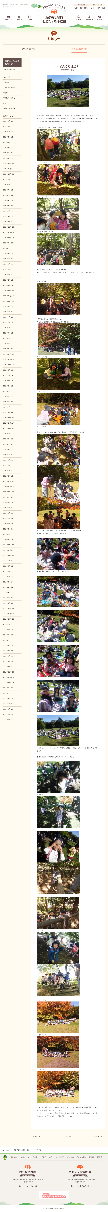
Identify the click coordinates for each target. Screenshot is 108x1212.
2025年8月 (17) (8, 185)
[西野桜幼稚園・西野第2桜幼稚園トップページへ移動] (4, 1150)
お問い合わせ (70, 1157)
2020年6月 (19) (8, 513)
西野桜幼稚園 (28, 49)
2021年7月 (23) (8, 444)
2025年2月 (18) (8, 216)
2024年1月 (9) (8, 285)
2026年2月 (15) (8, 153)
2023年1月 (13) (8, 349)
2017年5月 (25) (8, 709)
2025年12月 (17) (8, 163)
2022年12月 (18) (8, 354)
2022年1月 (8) (8, 412)
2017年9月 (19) (8, 688)
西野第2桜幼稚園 (79, 49)
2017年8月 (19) (8, 693)
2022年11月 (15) (8, 359)
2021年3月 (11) (8, 465)
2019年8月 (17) (8, 566)
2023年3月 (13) (8, 338)
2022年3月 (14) (8, 402)
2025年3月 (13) (8, 211)
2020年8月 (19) (8, 502)
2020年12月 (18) (8, 481)
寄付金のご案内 (81, 1157)
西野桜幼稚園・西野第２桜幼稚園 (55, 1208)
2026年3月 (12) (8, 147)
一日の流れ (35, 1157)
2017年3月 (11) (8, 720)
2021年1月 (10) (8, 476)
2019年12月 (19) (8, 545)
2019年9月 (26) (8, 561)
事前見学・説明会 (9, 98)
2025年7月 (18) (8, 190)
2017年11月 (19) (8, 677)
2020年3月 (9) (8, 529)
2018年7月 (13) (8, 635)
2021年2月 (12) (8, 471)
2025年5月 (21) (8, 200)
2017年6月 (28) (8, 704)
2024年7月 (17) (8, 253)
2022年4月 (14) (8, 396)
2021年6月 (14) (8, 449)
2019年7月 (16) (8, 571)
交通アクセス (28, 1182)
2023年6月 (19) (8, 322)
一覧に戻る (67, 1137)
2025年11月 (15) (8, 169)
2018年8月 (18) (8, 629)
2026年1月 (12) (8, 158)
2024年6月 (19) (8, 259)
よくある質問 (60, 1157)
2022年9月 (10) (8, 370)
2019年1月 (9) (8, 603)
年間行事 (43, 1157)
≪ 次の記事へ (37, 1137)
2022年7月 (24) (8, 381)
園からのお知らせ (9, 108)
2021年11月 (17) (8, 423)
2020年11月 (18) (8, 486)
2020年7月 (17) (8, 508)
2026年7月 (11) (8, 126)
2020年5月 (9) (8, 518)
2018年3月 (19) (8, 656)
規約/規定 (91, 1157)
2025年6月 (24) (8, 195)
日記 (4, 103)
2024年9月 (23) (8, 243)
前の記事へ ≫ (98, 1137)
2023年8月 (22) (8, 312)
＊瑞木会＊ (7, 82)
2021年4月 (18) (8, 460)
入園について (25, 1157)
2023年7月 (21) (8, 317)
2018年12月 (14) (8, 608)
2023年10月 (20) (8, 301)
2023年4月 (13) (8, 333)
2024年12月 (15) (8, 227)
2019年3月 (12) (8, 592)
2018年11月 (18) (8, 614)
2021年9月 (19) (8, 433)
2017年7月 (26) (8, 698)
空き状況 (6, 93)
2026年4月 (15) (8, 142)
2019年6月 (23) (8, 577)
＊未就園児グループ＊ (10, 87)
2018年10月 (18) (8, 619)
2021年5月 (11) (8, 455)
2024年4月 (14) (8, 269)
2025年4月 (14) (8, 206)
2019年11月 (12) (8, 550)
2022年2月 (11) (8, 407)
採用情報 (99, 1157)
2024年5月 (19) (8, 264)
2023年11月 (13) (8, 296)
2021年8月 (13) (8, 439)
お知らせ (51, 1157)
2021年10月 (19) (8, 428)
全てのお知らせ (9, 69)
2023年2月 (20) (8, 343)
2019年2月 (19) (8, 598)
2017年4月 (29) (8, 714)
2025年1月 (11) (8, 222)
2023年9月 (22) (8, 306)
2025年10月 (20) (8, 174)
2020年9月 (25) (8, 497)
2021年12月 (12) (8, 418)
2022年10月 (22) (8, 365)
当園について (15, 1157)
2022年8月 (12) (8, 375)
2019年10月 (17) (8, 555)
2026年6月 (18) (8, 132)
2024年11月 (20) (8, 232)
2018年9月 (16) (8, 624)
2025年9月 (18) (8, 179)
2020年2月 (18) (8, 534)
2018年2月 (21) (8, 661)
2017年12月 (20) (8, 672)
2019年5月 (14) (8, 582)
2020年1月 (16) (8, 539)
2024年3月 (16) (8, 275)
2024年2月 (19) (8, 280)
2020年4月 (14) (8, 524)
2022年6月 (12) (8, 386)
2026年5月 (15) (8, 137)
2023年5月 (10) (8, 328)
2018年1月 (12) (8, 667)
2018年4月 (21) (8, 651)
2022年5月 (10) (8, 391)
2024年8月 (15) (8, 248)
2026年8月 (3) (8, 121)
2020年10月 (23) (8, 492)
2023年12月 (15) (8, 290)
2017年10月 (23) (8, 682)
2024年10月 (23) (8, 237)
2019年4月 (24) (8, 587)
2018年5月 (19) (8, 645)
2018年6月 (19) (8, 640)
